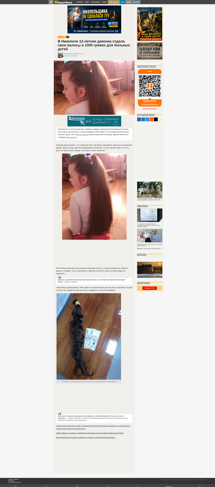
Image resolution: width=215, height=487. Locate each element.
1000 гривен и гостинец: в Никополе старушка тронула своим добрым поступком (89, 433)
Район (87, 2)
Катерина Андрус (72, 53)
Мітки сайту (203, 479)
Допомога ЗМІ (184, 479)
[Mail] (156, 119)
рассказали (83, 134)
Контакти (191, 479)
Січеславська (95, 2)
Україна (104, 2)
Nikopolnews (71, 137)
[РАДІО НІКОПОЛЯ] (149, 50)
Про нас (197, 479)
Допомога (136, 2)
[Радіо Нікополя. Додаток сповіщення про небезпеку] (149, 24)
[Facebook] (139, 119)
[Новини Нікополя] (63, 3)
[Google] (147, 119)
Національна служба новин (151, 248)
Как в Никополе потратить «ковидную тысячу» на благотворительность (85, 437)
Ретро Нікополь (114, 2)
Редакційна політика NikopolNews (170, 479)
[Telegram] (143, 119)
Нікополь (79, 2)
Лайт (122, 2)
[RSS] (152, 119)
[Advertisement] (94, 254)
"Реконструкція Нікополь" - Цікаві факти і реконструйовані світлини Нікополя (149, 199)
